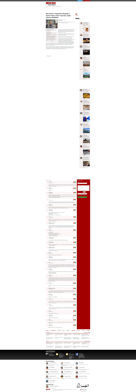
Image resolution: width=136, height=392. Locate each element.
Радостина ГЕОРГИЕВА (68, 367)
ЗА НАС (56, 389)
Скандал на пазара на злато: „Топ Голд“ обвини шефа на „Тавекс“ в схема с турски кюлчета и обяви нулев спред (82, 369)
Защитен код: (79, 191)
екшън (56, 30)
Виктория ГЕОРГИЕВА (83, 376)
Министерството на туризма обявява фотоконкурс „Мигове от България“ (86, 70)
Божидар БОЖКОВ (67, 376)
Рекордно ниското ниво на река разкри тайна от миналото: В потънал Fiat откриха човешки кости (86, 59)
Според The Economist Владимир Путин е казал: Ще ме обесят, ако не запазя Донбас (76, 343)
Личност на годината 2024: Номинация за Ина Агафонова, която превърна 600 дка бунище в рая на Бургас (67, 369)
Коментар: (79, 184)
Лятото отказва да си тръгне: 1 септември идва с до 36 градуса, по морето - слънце (86, 125)
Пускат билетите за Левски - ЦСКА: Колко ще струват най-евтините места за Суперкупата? (86, 47)
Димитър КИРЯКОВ (82, 371)
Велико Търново (53, 330)
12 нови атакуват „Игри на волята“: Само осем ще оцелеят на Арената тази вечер (86, 147)
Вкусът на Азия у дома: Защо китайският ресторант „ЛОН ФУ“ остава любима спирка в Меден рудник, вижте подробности (69, 6)
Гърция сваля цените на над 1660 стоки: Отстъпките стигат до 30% (67, 343)
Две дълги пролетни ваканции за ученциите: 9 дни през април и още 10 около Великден (86, 159)
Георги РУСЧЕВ (81, 367)
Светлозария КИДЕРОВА (53, 371)
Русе (63, 330)
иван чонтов (51, 30)
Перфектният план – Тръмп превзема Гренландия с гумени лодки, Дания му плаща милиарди (52, 365)
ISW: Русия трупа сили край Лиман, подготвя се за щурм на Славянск (85, 346)
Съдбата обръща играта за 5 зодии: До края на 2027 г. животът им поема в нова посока (86, 102)
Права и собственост (70, 389)
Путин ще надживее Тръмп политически (50, 382)
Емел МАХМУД (52, 367)
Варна (68, 330)
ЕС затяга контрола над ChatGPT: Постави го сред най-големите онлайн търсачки (86, 114)
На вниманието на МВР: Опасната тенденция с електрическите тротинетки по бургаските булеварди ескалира (85, 335)
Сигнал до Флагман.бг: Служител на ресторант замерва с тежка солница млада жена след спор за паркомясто (52, 369)
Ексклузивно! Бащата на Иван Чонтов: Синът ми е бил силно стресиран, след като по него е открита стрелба (51, 37)
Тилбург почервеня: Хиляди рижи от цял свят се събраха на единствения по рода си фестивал (68, 347)
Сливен (83, 330)
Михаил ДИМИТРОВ (67, 371)
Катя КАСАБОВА (67, 363)
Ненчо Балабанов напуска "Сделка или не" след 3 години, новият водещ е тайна (86, 36)
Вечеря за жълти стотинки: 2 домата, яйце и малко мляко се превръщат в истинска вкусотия (86, 91)
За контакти (74, 389)
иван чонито (53, 30)
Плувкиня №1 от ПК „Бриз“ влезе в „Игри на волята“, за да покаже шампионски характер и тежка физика (68, 338)
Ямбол (78, 330)
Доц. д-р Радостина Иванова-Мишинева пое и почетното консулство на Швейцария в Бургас (76, 338)
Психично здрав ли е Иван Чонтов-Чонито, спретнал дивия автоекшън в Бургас (51, 39)
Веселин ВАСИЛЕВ (52, 363)
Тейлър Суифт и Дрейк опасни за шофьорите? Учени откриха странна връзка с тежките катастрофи (59, 347)
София (47, 330)
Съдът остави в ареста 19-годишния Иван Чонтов (51, 34)
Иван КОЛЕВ (81, 363)
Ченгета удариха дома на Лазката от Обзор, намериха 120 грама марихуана (50, 335)
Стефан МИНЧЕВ (52, 380)
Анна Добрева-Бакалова (53, 386)
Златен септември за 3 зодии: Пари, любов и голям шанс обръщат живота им (86, 24)
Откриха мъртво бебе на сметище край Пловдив (86, 136)
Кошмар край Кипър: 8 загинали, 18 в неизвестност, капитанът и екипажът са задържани (77, 347)
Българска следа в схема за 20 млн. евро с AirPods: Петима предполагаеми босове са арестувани (86, 343)
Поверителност (66, 389)
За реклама (58, 389)
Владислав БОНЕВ (52, 376)
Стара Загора (73, 330)
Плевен (59, 330)
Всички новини (87, 332)
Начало (54, 389)
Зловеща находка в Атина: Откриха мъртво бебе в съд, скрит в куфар (50, 346)
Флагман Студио (62, 389)
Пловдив (88, 330)
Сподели (76, 17)
